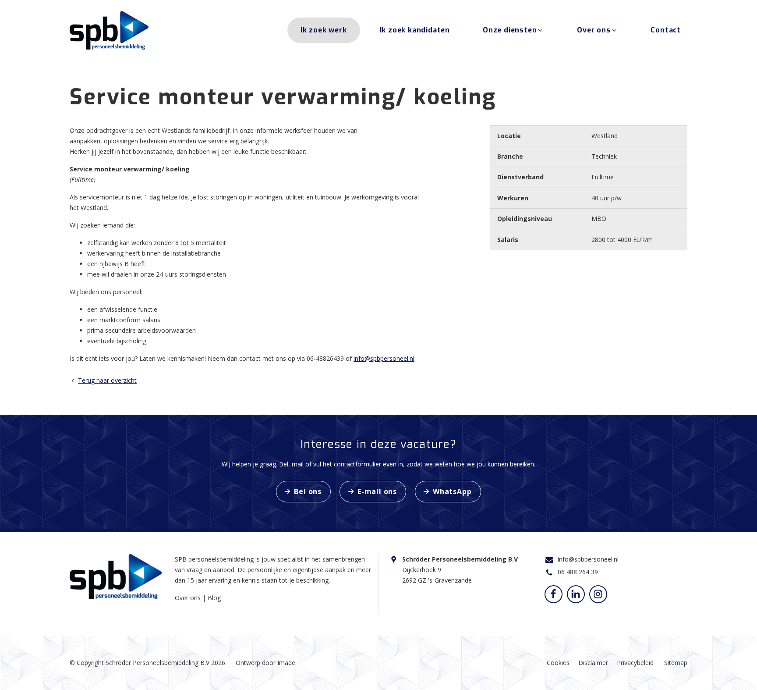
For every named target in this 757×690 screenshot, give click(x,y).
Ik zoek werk (324, 30)
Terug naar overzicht (107, 380)
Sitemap (675, 662)
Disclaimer (593, 662)
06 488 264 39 (578, 572)
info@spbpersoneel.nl (384, 358)
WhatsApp (452, 491)
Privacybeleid (635, 662)
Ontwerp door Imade (265, 662)
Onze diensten (510, 30)
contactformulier (357, 464)
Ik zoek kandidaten (415, 30)
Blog (214, 598)
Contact (666, 30)
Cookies (558, 662)
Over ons (593, 30)
